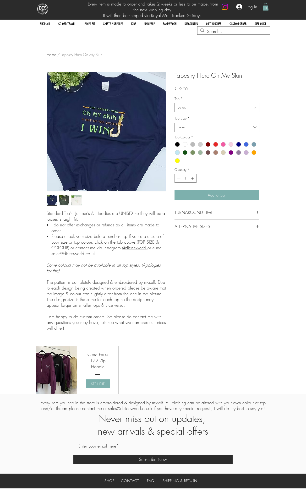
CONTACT (130, 480)
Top (179, 98)
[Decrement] (178, 178)
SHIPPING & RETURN (180, 480)
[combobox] (217, 107)
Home (51, 54)
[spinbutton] (185, 178)
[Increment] (193, 178)
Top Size (182, 118)
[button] (265, 7)
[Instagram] (225, 7)
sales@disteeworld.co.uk (130, 408)
